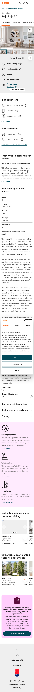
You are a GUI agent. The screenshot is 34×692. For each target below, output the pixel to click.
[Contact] (24, 2)
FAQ (17, 655)
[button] (25, 105)
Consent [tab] (6, 325)
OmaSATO (17, 665)
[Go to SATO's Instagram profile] (15, 681)
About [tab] (28, 325)
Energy (5, 416)
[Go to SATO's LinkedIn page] (23, 681)
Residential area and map (15, 410)
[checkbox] (25, 537)
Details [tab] (17, 325)
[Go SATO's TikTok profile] (19, 681)
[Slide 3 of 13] (17, 51)
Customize (16, 364)
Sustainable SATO (17, 660)
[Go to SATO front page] (5, 2)
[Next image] (30, 58)
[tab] (6, 22)
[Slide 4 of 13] (23, 51)
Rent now (17, 650)
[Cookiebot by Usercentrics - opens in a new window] (24, 320)
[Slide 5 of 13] (30, 51)
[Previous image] (4, 527)
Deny (17, 370)
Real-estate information (14, 404)
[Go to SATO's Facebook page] (11, 681)
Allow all (17, 358)
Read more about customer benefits (14, 145)
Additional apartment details (13, 190)
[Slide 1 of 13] (3, 51)
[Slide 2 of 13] (10, 51)
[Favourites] (27, 2)
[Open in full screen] (30, 30)
